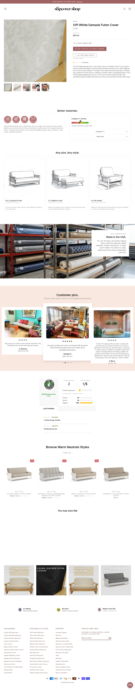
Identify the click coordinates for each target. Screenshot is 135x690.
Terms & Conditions (61, 672)
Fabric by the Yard (9, 664)
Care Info (100, 136)
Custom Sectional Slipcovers (12, 635)
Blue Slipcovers (34, 652)
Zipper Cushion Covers (11, 647)
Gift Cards (59, 658)
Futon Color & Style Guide (63, 649)
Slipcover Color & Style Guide (64, 647)
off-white (79, 66)
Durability (100, 131)
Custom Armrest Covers (11, 641)
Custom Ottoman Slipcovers (12, 638)
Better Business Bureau (30, 611)
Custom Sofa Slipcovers (11, 632)
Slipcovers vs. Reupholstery (64, 644)
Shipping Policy (60, 664)
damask (85, 66)
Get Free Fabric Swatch (86, 55)
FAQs (57, 655)
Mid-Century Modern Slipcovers (39, 661)
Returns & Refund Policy (63, 667)
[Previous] (4, 185)
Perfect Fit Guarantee (62, 661)
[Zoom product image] (35, 50)
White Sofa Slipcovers (36, 638)
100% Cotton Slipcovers (37, 635)
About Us (58, 635)
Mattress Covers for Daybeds (12, 661)
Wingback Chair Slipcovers (12, 658)
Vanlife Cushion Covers (37, 670)
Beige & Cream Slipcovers (37, 644)
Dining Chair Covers (10, 652)
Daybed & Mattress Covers (12, 655)
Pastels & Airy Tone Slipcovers (39, 647)
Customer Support (61, 632)
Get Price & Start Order (91, 49)
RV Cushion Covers (36, 667)
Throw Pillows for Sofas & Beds (13, 667)
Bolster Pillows (8, 670)
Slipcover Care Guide (62, 652)
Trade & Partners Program (63, 670)
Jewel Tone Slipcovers (36, 655)
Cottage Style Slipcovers (37, 658)
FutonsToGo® (8, 672)
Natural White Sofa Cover (37, 641)
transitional (117, 73)
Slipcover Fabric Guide (62, 641)
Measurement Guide (62, 638)
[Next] (131, 185)
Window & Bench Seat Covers (39, 672)
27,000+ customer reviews (70, 611)
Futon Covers (8, 644)
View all (67, 453)
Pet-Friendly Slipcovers (37, 632)
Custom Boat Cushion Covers (39, 664)
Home (74, 21)
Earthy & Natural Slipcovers (38, 649)
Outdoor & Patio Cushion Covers (14, 649)
